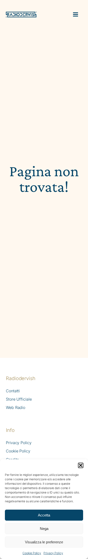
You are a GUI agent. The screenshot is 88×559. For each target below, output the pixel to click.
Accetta (44, 515)
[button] (80, 465)
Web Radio (15, 407)
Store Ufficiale (19, 399)
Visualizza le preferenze (44, 542)
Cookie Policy (31, 553)
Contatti (13, 391)
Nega (44, 528)
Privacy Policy (53, 553)
